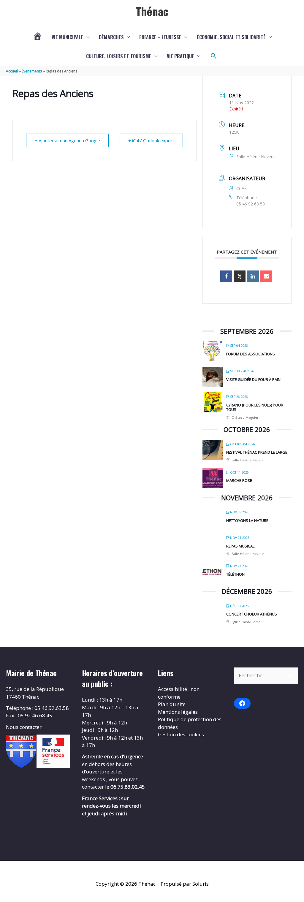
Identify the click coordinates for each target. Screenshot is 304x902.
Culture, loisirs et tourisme (118, 56)
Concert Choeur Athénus (251, 614)
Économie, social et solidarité (231, 37)
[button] (214, 56)
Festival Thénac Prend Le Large (256, 452)
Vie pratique (180, 56)
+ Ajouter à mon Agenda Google (67, 140)
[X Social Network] (240, 276)
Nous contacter (24, 727)
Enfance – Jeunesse (160, 37)
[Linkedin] (253, 276)
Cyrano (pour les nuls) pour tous (254, 407)
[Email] (266, 276)
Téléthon (235, 574)
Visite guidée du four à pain (253, 379)
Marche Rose (239, 480)
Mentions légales (178, 711)
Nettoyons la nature (247, 520)
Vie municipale (67, 37)
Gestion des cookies (181, 734)
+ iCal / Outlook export (151, 140)
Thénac (152, 11)
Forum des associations (250, 354)
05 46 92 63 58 (250, 204)
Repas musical (240, 546)
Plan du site (172, 704)
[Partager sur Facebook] (226, 276)
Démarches (111, 37)
